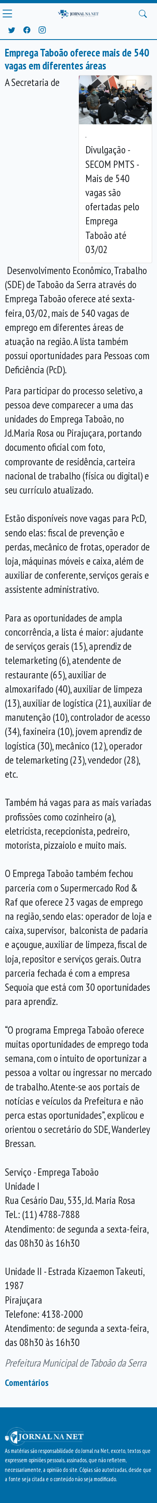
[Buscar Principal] (143, 14)
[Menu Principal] (7, 13)
